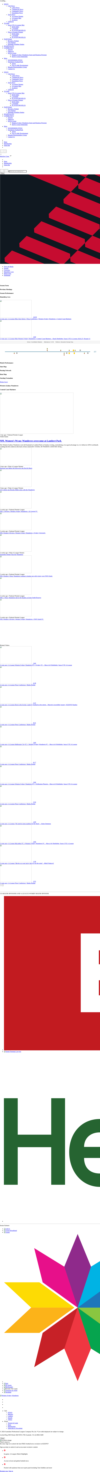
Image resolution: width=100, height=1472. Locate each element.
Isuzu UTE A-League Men (16, 25)
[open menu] (1, 154)
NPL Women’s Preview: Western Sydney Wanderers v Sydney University (23, 533)
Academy (15, 20)
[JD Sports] (8, 1385)
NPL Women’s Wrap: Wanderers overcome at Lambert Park (31, 441)
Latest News (15, 7)
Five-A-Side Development (20, 65)
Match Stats (7, 273)
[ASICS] (7, 1229)
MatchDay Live (9, 272)
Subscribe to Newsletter (15, 1428)
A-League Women (17, 16)
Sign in (11, 1471)
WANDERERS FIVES (15, 60)
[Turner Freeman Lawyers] (12, 1051)
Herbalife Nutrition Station (16, 44)
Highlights (7, 275)
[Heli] (6, 1383)
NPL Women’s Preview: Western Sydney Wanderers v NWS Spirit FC (22, 619)
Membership (12, 1426)
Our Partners (12, 42)
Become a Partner (13, 41)
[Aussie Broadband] (10, 1230)
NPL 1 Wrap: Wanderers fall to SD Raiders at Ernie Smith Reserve (20, 597)
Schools (10, 49)
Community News (17, 11)
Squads (6, 268)
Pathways (11, 51)
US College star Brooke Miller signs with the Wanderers (17, 490)
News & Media (8, 266)
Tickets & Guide (13, 1423)
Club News (11, 6)
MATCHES (15, 27)
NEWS (6, 4)
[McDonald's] (8, 1387)
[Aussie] (7, 1232)
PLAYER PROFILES (19, 30)
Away (6, 382)
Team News (11, 14)
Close (2, 173)
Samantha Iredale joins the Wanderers (11, 554)
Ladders (10, 1416)
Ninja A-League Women (15, 32)
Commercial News (17, 9)
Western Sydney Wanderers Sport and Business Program (29, 55)
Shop (9, 1425)
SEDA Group (12, 53)
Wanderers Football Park (15, 62)
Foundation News (17, 13)
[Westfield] (7, 1392)
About (14, 63)
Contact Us (11, 69)
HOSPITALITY (9, 46)
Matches (10, 1414)
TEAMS (6, 23)
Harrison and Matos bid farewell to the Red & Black (16, 468)
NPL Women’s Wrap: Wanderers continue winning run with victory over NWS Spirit (26, 576)
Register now (4, 1471)
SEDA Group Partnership (20, 56)
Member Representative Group (17, 67)
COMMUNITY (9, 48)
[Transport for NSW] (10, 1390)
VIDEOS (11, 21)
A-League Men (16, 18)
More (5, 58)
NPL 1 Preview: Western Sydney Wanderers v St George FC (19, 511)
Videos (10, 1419)
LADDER (15, 28)
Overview (7, 270)
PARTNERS (8, 39)
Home (2, 382)
